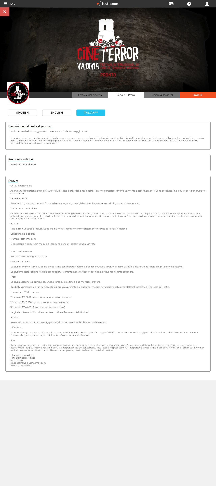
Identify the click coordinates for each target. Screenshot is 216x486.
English (56, 112)
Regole (13, 180)
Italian (91, 112)
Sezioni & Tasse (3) (162, 95)
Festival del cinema (90, 95)
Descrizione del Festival (30, 126)
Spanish (22, 112)
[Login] (207, 3)
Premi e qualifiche (20, 159)
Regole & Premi (126, 95)
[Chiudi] (4, 11)
